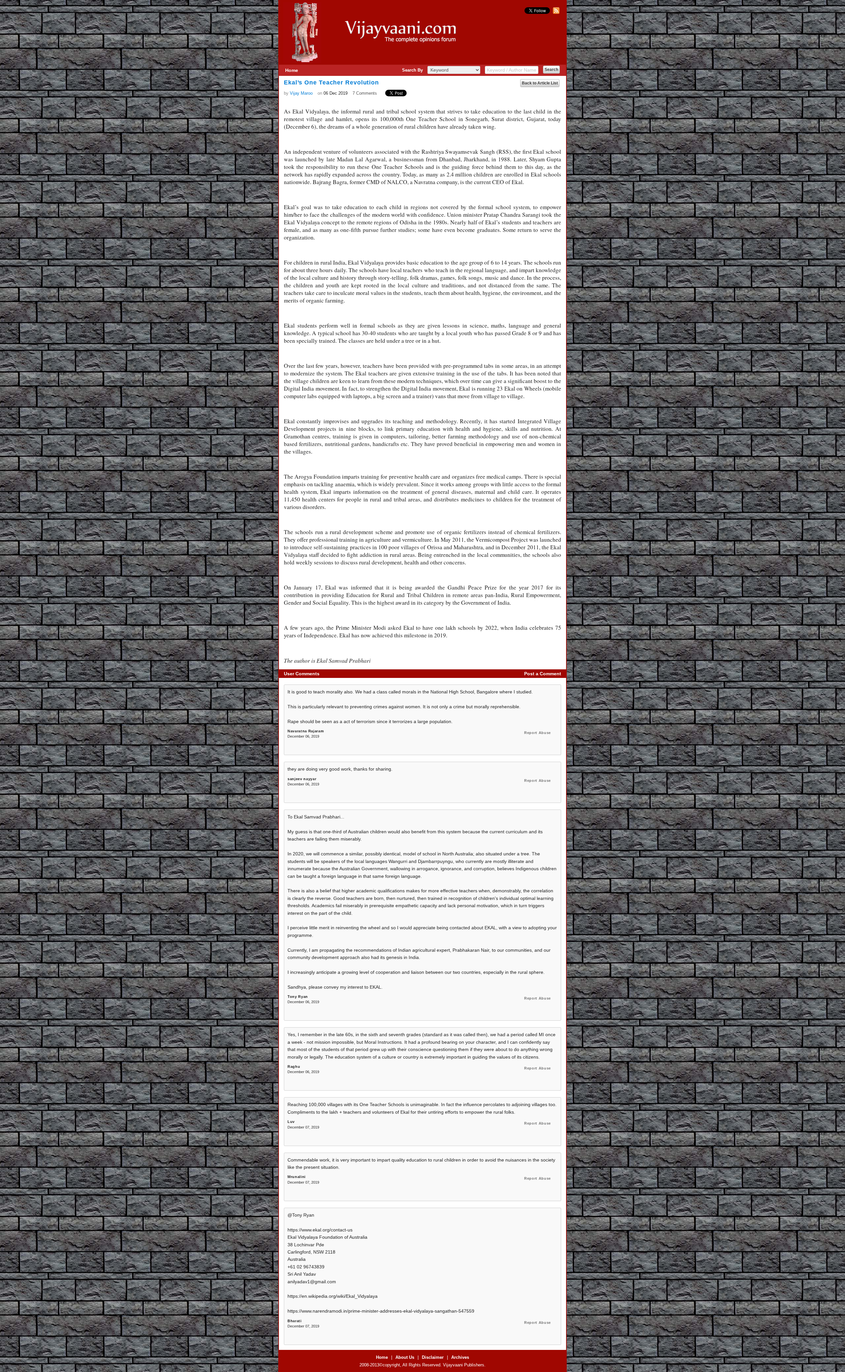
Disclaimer (433, 1357)
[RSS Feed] (555, 12)
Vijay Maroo (301, 93)
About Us (404, 1357)
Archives (460, 1357)
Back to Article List (540, 83)
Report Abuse (537, 733)
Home (291, 70)
